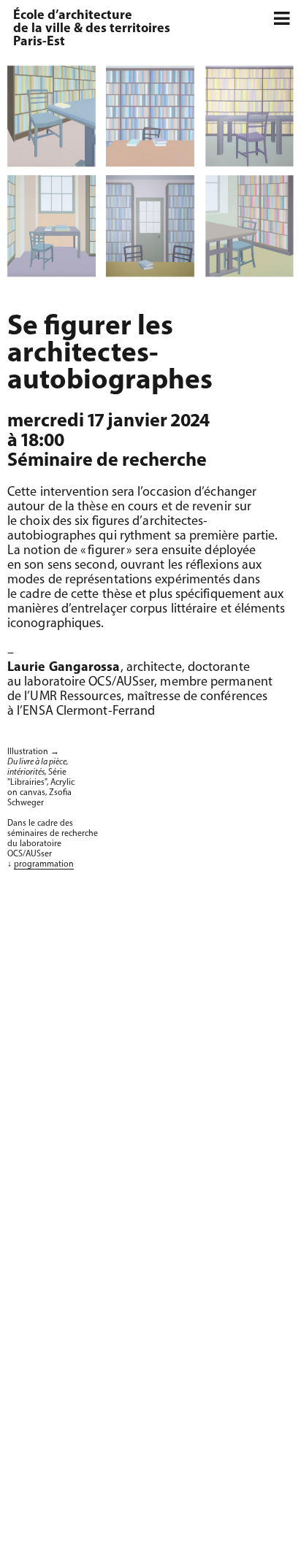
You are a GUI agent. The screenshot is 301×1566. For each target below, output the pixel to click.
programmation (44, 864)
